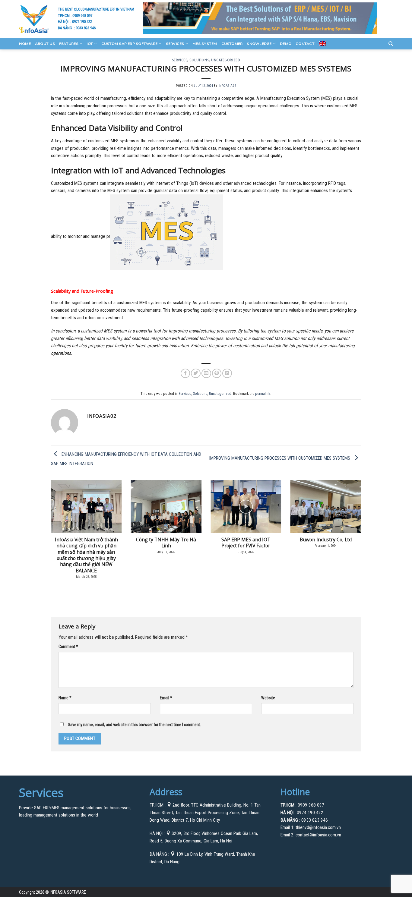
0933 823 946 (86, 28)
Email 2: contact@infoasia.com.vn (310, 835)
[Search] (390, 43)
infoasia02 (227, 86)
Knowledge (259, 43)
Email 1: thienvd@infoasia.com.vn (310, 827)
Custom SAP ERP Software (129, 43)
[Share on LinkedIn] (227, 373)
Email (166, 697)
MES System (204, 43)
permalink (262, 394)
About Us (45, 43)
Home (25, 43)
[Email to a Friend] (206, 373)
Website (268, 697)
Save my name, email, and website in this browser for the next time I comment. (134, 724)
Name (65, 697)
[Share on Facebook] (185, 373)
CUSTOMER (232, 43)
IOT (90, 43)
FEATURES (68, 43)
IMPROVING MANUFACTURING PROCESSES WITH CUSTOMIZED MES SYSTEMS (280, 458)
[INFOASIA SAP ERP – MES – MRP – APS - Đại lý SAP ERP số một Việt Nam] (34, 19)
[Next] (351, 524)
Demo (285, 43)
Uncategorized (225, 60)
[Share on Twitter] (196, 373)
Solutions (199, 60)
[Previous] (60, 524)
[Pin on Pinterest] (217, 373)
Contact (305, 43)
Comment (68, 646)
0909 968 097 (82, 15)
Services (175, 43)
